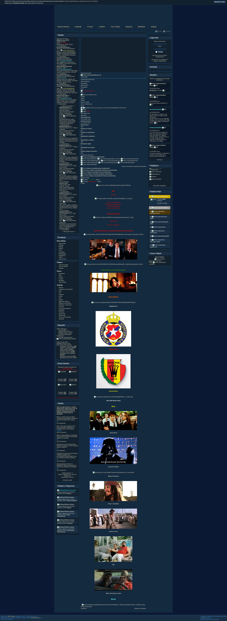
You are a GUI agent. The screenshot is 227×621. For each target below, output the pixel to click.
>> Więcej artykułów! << (67, 106)
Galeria (102, 27)
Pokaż (98, 179)
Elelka (95, 164)
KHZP (95, 158)
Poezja (67, 186)
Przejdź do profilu (162, 203)
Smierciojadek (64, 43)
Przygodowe (68, 114)
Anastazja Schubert (66, 60)
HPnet (64, 68)
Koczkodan (72, 338)
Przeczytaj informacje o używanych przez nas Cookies (81, 1)
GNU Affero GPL (35, 618)
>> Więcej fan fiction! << (69, 231)
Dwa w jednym (159, 257)
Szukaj (153, 27)
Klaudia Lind (97, 160)
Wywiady (65, 97)
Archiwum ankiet (67, 480)
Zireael (136, 160)
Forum (90, 27)
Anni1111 (136, 158)
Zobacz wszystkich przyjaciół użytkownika (134, 166)
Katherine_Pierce (115, 158)
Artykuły (78, 27)
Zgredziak (114, 162)
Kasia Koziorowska (68, 187)
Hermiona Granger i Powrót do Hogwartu (66, 112)
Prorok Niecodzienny (69, 48)
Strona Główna (63, 27)
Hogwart (129, 27)
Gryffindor (84, 608)
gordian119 (117, 160)
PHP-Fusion (11, 616)
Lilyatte (133, 162)
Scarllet (96, 162)
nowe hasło (162, 61)
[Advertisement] (113, 54)
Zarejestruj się (160, 56)
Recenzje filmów (67, 59)
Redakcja (141, 27)
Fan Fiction (115, 27)
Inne (64, 41)
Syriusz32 (63, 77)
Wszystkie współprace (159, 185)
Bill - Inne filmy (157, 261)
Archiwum (159, 159)
